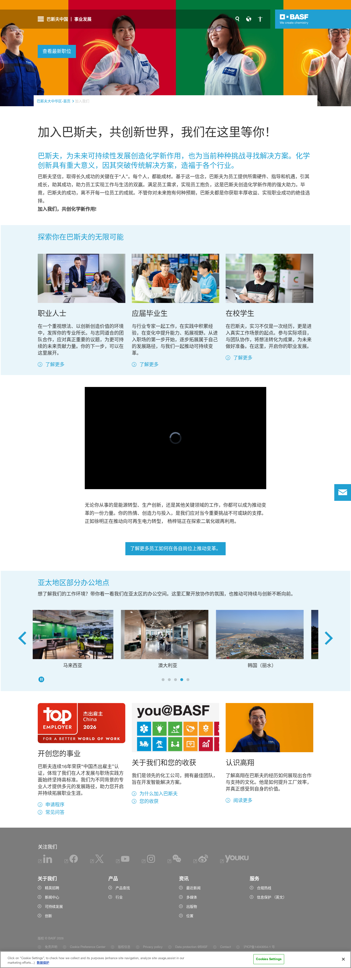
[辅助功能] (260, 19)
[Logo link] (294, 19)
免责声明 (51, 947)
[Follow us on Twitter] (97, 861)
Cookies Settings (269, 959)
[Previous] (22, 640)
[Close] (343, 959)
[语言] (249, 19)
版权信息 (124, 947)
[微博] (200, 861)
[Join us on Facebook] (71, 861)
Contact (225, 947)
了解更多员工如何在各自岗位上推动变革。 (175, 548)
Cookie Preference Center (87, 947)
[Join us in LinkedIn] (45, 861)
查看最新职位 (57, 51)
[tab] (163, 679)
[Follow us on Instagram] (148, 861)
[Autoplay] (41, 679)
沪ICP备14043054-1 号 (259, 947)
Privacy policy (153, 947)
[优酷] (234, 861)
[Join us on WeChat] (174, 861)
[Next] (328, 640)
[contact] (342, 492)
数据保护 (43, 963)
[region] (175, 959)
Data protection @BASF (191, 947)
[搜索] (237, 19)
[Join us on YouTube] (123, 861)
